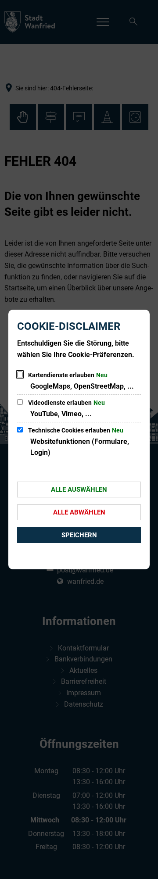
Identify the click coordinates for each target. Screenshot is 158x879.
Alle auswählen (79, 489)
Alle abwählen (79, 512)
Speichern (79, 535)
